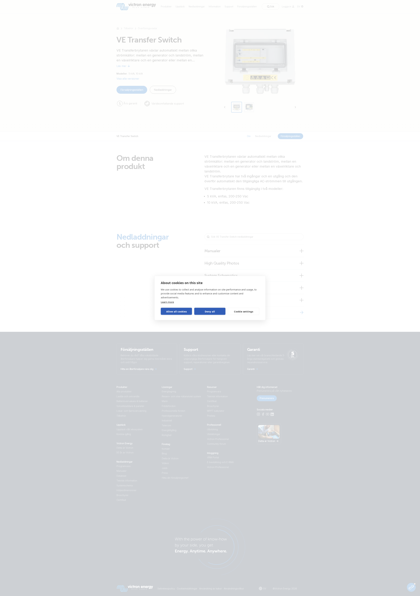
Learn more (167, 302)
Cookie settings (243, 311)
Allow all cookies (176, 311)
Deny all (210, 311)
